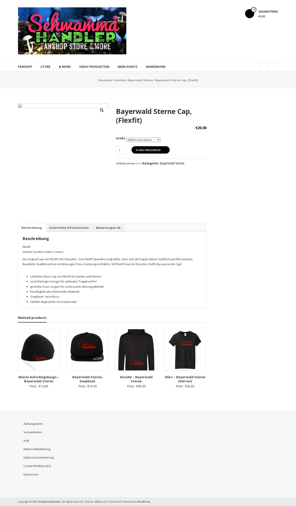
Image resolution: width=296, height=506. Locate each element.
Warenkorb (155, 67)
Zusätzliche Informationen (69, 228)
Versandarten (32, 432)
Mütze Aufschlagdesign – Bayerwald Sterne (38, 379)
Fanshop (25, 67)
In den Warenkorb (148, 150)
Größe (120, 138)
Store (45, 67)
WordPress (143, 501)
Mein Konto (128, 67)
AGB (26, 441)
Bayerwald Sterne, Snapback (87, 379)
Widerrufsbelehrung (36, 449)
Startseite (105, 80)
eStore (98, 501)
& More (65, 67)
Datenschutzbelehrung (38, 457)
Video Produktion (94, 67)
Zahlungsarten (33, 424)
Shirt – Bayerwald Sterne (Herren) (185, 379)
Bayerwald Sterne (140, 80)
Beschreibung (31, 228)
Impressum (30, 474)
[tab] (31, 228)
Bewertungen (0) (108, 228)
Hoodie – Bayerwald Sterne (136, 379)
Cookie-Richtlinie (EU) (37, 466)
